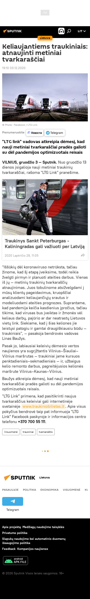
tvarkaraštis (46, 431)
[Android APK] (15, 561)
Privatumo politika (14, 533)
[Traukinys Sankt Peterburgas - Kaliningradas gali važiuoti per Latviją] (45, 207)
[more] (82, 255)
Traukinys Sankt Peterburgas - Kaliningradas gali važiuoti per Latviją (45, 243)
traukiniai (28, 431)
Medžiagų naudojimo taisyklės (43, 527)
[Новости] (34, 132)
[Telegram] (54, 132)
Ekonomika (49, 490)
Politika (29, 490)
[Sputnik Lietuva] (13, 33)
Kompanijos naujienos (32, 549)
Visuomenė (10, 431)
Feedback (9, 549)
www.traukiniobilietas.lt (43, 406)
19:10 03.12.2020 (14, 68)
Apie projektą (11, 527)
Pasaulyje (10, 490)
